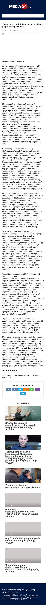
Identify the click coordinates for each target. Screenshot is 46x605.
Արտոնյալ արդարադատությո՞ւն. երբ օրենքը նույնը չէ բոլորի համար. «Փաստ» (22, 512)
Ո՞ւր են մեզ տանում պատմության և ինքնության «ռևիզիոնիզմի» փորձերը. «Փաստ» (20, 426)
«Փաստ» (21, 375)
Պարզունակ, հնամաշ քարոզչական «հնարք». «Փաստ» (22, 486)
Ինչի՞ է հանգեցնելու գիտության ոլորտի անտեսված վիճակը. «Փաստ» (22, 540)
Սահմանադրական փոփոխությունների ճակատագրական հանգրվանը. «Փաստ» (22, 568)
